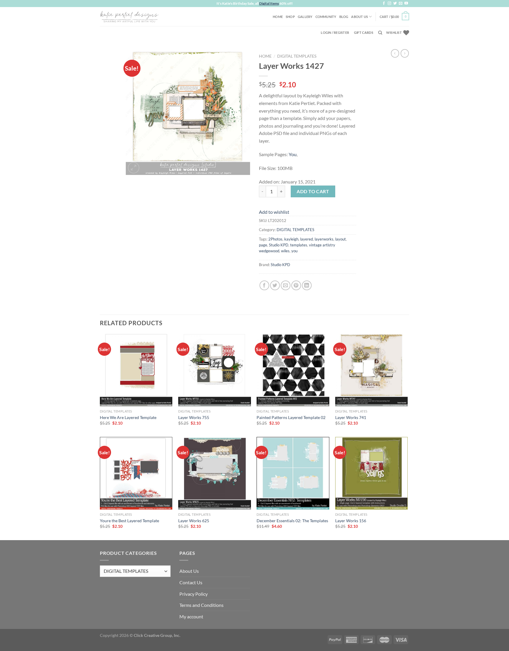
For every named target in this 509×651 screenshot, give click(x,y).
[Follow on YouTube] (406, 3)
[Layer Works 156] (371, 473)
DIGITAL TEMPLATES (296, 56)
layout (340, 239)
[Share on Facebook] (264, 285)
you (294, 250)
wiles (285, 250)
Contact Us (190, 582)
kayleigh (291, 239)
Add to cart (313, 191)
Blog (343, 17)
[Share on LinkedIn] (307, 285)
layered (306, 239)
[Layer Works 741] (371, 370)
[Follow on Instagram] (389, 3)
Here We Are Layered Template (128, 417)
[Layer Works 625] (214, 473)
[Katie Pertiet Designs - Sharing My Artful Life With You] (129, 16)
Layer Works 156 (350, 520)
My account (191, 616)
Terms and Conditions (201, 605)
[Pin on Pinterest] (296, 285)
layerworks (324, 239)
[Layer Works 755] (214, 370)
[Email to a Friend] (285, 285)
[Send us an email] (400, 3)
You (293, 154)
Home (278, 17)
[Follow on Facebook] (384, 3)
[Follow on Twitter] (395, 3)
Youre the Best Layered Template (129, 520)
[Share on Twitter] (275, 285)
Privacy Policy (193, 594)
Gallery (305, 17)
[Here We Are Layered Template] (136, 370)
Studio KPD (278, 245)
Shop (290, 17)
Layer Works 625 (193, 520)
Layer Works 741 (350, 417)
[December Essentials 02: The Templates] (293, 473)
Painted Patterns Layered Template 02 (291, 417)
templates (298, 245)
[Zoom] (133, 167)
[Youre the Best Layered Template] (136, 473)
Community (325, 17)
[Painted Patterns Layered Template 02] (293, 370)
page (263, 245)
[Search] (380, 32)
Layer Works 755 (193, 417)
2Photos (275, 239)
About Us (359, 17)
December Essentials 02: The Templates (292, 520)
